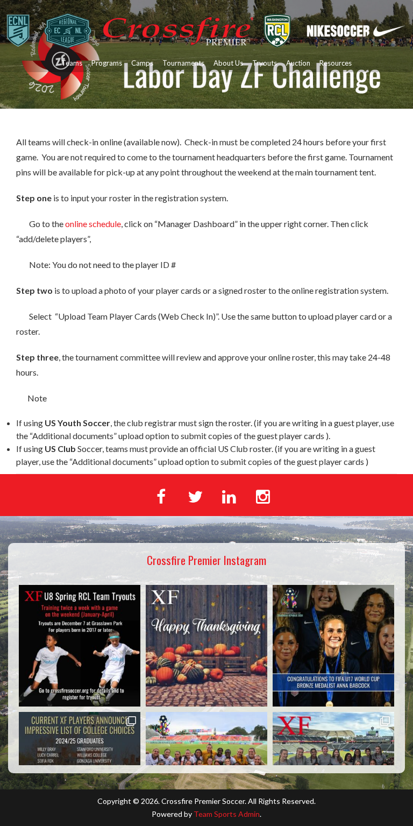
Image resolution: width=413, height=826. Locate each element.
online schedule (93, 223)
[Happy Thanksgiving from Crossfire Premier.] (206, 646)
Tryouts (264, 63)
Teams (71, 63)
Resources (335, 63)
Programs (106, 63)
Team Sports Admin (227, 813)
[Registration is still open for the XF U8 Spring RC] (79, 646)
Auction (298, 63)
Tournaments (183, 63)
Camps (142, 63)
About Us (228, 63)
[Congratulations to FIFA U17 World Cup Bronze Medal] (333, 646)
